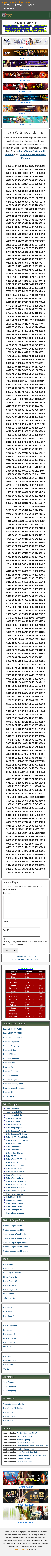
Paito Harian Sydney (14, 1194)
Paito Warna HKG (13, 1143)
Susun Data (8, 1365)
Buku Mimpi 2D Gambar (13, 1408)
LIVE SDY (6, 5)
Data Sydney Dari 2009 (15, 1147)
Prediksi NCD (8, 1092)
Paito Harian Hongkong (15, 1188)
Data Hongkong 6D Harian (16, 1134)
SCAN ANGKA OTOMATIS (25, 957)
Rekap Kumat (8, 1294)
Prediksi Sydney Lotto (26, 1439)
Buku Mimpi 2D (9, 1412)
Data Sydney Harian (14, 1153)
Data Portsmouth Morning (26, 132)
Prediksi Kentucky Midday (14, 1088)
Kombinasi (7, 1330)
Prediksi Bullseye (10, 1067)
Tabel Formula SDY (14, 1115)
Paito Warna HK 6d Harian (17, 1140)
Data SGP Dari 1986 (14, 1118)
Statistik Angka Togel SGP (14, 1226)
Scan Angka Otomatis (12, 1273)
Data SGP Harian (13, 1121)
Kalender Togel (9, 1308)
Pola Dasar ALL (9, 1316)
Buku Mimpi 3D (9, 1416)
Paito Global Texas (14, 1207)
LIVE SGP (19, 5)
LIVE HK (31, 5)
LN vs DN (7, 1347)
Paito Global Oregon (14, 1203)
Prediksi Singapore (11, 1042)
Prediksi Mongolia (10, 1071)
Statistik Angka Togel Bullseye (15, 1251)
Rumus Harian (9, 1268)
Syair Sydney (8, 1382)
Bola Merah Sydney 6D (15, 1200)
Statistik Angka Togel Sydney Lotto (31, 1455)
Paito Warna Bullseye (15, 1172)
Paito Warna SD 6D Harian (17, 1159)
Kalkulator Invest (10, 1361)
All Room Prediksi (10, 1096)
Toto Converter (9, 1298)
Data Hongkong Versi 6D (16, 1131)
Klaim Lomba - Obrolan (12, 1037)
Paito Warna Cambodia (15, 1165)
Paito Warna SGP (13, 1125)
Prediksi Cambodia (11, 1058)
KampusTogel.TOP (21, 1549)
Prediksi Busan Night (25, 1449)
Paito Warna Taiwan (14, 1169)
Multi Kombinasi (9, 1338)
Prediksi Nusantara (11, 1075)
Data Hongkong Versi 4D (16, 1128)
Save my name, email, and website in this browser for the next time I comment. (25, 943)
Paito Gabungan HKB (15, 1210)
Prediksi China (9, 1063)
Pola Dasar (7, 1312)
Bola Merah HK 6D (13, 1197)
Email (6, 930)
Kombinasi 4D (9, 1334)
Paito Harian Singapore (15, 1191)
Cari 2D (6, 1369)
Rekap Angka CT (10, 1289)
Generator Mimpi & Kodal (13, 1404)
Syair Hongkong (9, 1391)
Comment (7, 893)
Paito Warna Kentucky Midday (18, 1184)
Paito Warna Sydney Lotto (27, 1452)
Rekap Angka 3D (10, 1281)
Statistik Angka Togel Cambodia (16, 1247)
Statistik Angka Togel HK (13, 1230)
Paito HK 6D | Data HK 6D (17, 1137)
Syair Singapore (9, 1386)
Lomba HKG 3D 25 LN (12, 1033)
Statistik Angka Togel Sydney (15, 1234)
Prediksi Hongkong (11, 1046)
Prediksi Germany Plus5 (13, 1084)
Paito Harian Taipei (24, 1436)
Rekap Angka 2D (10, 1277)
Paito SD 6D (11, 1156)
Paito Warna (8, 1264)
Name (6, 921)
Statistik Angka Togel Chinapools (16, 1238)
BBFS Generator (10, 1326)
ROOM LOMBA (8, 8)
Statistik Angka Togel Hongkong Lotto (32, 1446)
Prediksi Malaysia (10, 1079)
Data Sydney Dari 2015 (15, 1150)
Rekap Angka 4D (10, 1285)
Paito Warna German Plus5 (17, 1181)
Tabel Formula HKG (14, 1112)
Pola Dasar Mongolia (25, 1443)
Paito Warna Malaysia (15, 1178)
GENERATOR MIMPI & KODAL (25, 959)
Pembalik (7, 1356)
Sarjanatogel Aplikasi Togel (15, 2)
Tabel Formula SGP (14, 1109)
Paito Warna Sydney (14, 1162)
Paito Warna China (13, 1175)
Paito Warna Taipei (24, 1462)
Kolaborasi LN (9, 1342)
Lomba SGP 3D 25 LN (12, 1029)
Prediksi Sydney (10, 1050)
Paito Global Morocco (15, 1213)
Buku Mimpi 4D (9, 1421)
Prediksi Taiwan (9, 1054)
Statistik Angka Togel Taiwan (15, 1243)
